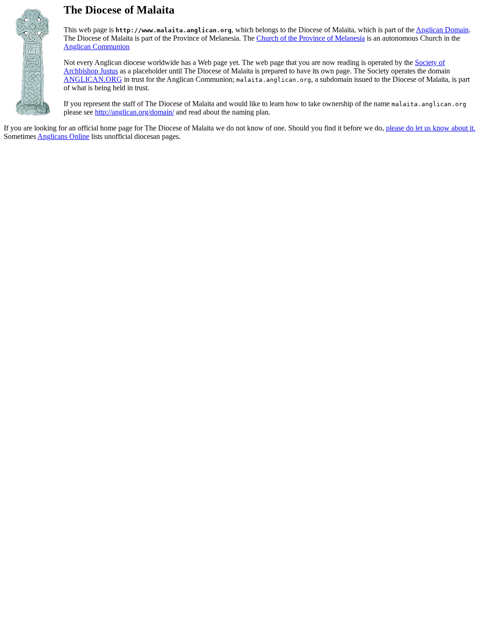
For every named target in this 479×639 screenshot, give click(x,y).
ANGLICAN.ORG (93, 79)
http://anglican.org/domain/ (134, 112)
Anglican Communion (97, 47)
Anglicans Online (63, 136)
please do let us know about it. (430, 128)
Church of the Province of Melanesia (310, 38)
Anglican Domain (442, 30)
